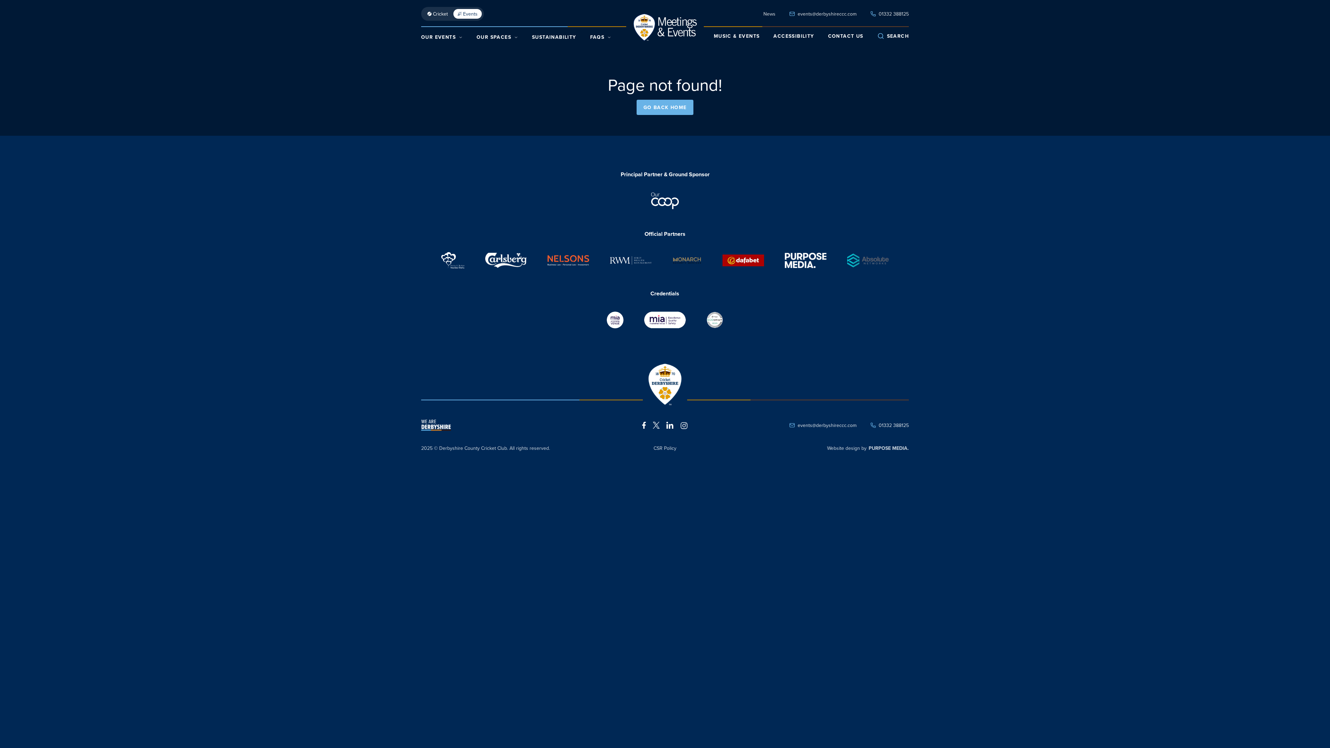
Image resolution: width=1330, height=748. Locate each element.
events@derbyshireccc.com (827, 13)
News (769, 13)
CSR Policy (665, 448)
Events (470, 13)
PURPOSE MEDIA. (889, 448)
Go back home (665, 107)
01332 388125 (894, 13)
